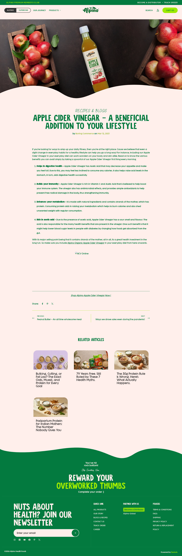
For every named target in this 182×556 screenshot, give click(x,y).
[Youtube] (25, 540)
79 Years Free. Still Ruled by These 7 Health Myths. (88, 377)
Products (54, 10)
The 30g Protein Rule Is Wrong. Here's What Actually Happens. (131, 378)
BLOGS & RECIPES (100, 517)
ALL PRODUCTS (99, 509)
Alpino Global (129, 513)
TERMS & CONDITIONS (162, 509)
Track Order (171, 2)
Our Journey (39, 10)
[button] (170, 10)
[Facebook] (42, 304)
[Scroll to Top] (175, 542)
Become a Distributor (149, 2)
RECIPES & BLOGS (91, 111)
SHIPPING (157, 517)
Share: (35, 303)
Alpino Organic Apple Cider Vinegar (85, 243)
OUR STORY (98, 513)
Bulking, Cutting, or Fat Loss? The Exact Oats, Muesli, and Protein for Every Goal (49, 380)
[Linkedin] (20, 540)
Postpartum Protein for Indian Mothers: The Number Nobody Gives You (49, 425)
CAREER (96, 529)
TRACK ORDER (99, 525)
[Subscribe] (75, 533)
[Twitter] (52, 304)
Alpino (10, 10)
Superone (23, 10)
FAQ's (155, 513)
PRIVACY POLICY (160, 521)
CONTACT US (98, 521)
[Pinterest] (47, 304)
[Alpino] (91, 10)
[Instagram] (15, 540)
